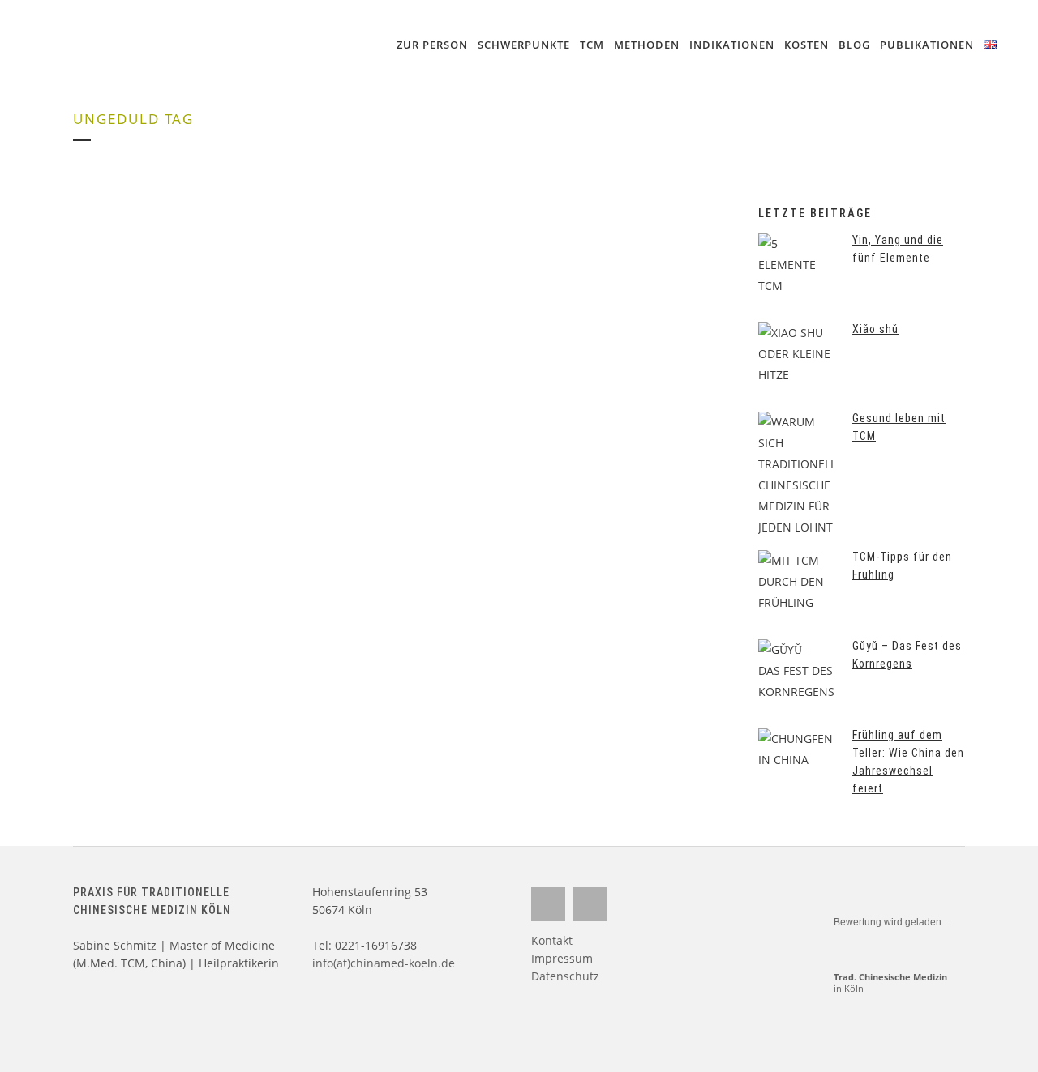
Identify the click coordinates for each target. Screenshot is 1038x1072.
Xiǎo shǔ (875, 328)
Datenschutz (565, 976)
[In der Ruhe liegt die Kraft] (229, 256)
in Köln (890, 982)
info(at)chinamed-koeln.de (383, 963)
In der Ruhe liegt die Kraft (157, 352)
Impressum (562, 958)
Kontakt (552, 940)
